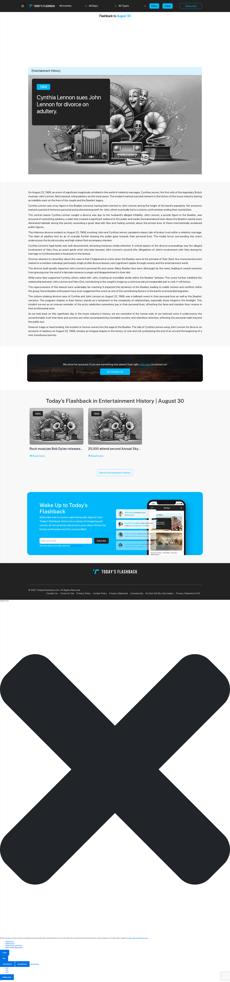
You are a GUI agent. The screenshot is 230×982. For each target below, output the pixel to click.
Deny (4, 958)
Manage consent (7, 977)
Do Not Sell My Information (159, 593)
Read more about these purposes (14, 947)
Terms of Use (67, 593)
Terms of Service (133, 938)
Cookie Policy (100, 593)
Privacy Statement (118, 593)
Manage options (9, 941)
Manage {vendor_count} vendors (13, 945)
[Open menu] (22, 6)
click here (145, 364)
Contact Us (116, 371)
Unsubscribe (136, 593)
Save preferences (22, 964)
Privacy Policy (83, 593)
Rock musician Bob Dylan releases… (56, 449)
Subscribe (191, 6)
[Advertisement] (115, 47)
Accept (5, 952)
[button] (115, 769)
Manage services (10, 943)
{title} (6, 968)
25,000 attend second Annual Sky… (114, 449)
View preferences (7, 964)
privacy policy (76, 545)
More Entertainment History (115, 472)
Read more (38, 455)
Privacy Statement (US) (188, 593)
